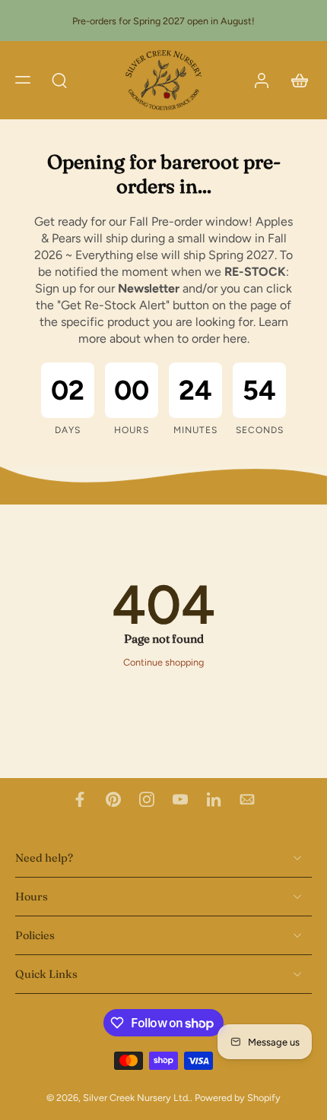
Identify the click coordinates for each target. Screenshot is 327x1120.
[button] (23, 80)
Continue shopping (163, 662)
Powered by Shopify (238, 1098)
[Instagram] (147, 799)
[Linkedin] (213, 799)
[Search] (59, 80)
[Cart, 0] (295, 80)
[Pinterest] (113, 799)
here (235, 338)
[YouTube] (180, 799)
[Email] (247, 799)
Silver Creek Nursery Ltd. (136, 1098)
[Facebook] (80, 799)
